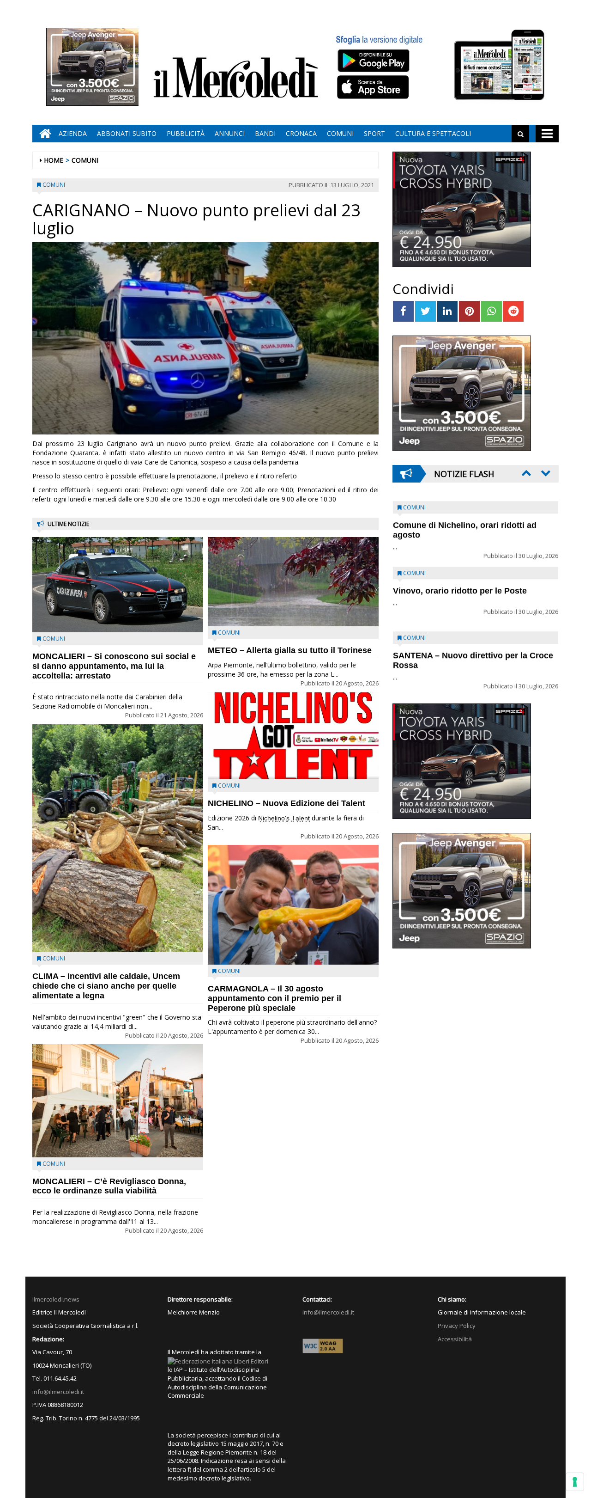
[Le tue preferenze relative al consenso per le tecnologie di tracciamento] (575, 1482)
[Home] (43, 133)
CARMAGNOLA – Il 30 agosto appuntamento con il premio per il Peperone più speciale (274, 998)
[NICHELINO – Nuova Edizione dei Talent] (293, 735)
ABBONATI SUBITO (127, 133)
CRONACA (301, 133)
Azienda (73, 133)
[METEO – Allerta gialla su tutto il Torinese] (293, 581)
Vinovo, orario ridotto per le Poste (460, 519)
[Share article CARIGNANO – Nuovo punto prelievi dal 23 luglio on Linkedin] (447, 311)
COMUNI (340, 133)
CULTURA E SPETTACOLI (433, 133)
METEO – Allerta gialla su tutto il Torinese (290, 650)
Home (53, 160)
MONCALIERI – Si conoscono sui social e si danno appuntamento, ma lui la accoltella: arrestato (114, 666)
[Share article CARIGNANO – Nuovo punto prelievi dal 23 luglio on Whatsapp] (491, 311)
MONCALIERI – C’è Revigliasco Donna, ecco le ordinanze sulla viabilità (109, 1186)
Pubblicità (186, 133)
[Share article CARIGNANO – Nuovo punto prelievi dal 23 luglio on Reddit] (513, 311)
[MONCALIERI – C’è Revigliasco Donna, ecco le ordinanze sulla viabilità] (117, 1100)
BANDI (265, 133)
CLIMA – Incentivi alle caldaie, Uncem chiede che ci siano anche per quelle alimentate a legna (106, 986)
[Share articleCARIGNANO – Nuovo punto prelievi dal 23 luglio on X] (425, 311)
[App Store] (374, 87)
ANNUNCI (230, 133)
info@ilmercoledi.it (58, 1392)
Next (545, 473)
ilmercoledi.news (55, 1299)
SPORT (374, 133)
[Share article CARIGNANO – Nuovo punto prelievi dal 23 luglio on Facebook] (403, 311)
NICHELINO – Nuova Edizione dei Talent (286, 803)
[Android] (373, 60)
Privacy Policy (457, 1325)
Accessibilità (455, 1339)
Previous (525, 473)
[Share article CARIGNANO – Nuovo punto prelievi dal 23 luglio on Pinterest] (469, 311)
